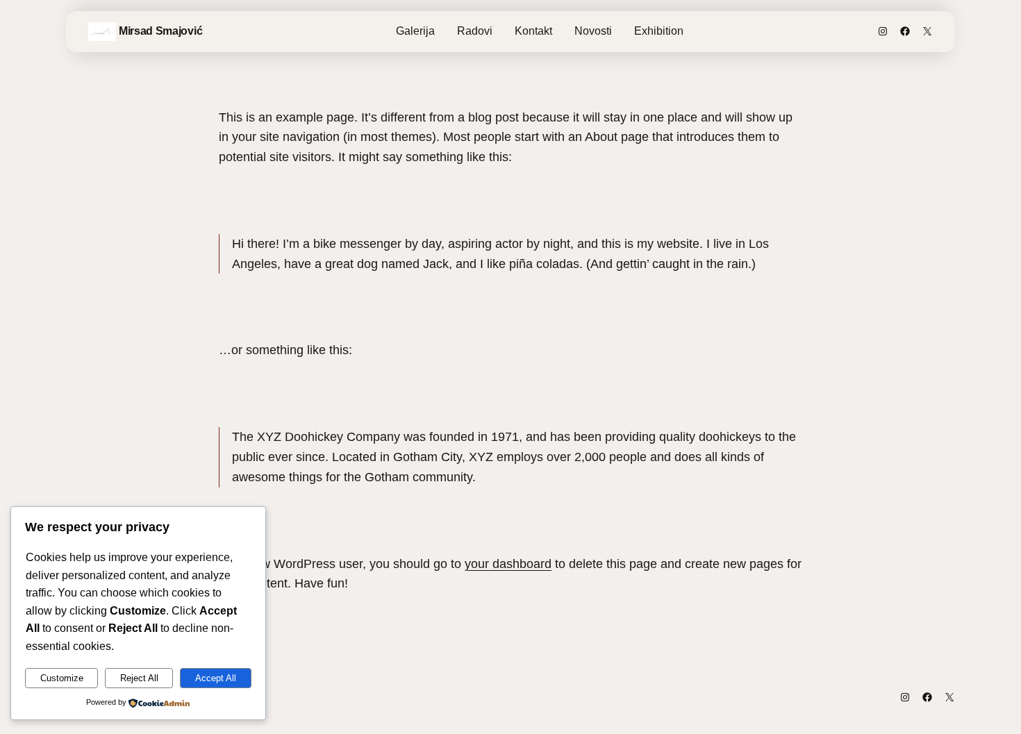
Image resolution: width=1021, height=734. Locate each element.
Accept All (215, 678)
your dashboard (508, 564)
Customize (61, 678)
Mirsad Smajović (160, 31)
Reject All (139, 678)
